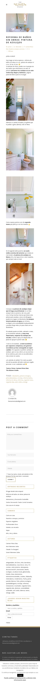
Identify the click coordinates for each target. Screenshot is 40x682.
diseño (27, 569)
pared (29, 579)
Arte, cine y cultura (11, 533)
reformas (20, 380)
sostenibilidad (25, 588)
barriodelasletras (11, 565)
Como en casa (10, 515)
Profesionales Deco (12, 524)
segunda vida (10, 382)
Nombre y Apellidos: (12, 605)
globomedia (26, 572)
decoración (20, 569)
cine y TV (27, 565)
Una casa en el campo (12, 505)
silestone (17, 588)
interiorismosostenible (12, 576)
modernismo (18, 579)
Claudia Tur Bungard (12, 549)
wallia (13, 593)
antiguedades (10, 562)
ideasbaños (15, 376)
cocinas (8, 567)
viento (27, 590)
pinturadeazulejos (11, 378)
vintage (25, 382)
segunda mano (28, 380)
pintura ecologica (25, 376)
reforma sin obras (11, 380)
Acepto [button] (20, 675)
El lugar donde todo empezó (14, 491)
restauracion (10, 586)
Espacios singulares (12, 521)
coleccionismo (15, 567)
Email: (8, 611)
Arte (22, 562)
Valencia (22, 590)
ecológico (9, 572)
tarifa (17, 590)
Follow (8, 623)
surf (14, 590)
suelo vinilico (18, 382)
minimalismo (10, 579)
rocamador (17, 586)
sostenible (9, 590)
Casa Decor (20, 565)
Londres (22, 576)
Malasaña (29, 576)
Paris (18, 581)
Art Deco (17, 562)
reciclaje (19, 378)
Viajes (8, 530)
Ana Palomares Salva (12, 546)
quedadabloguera (11, 583)
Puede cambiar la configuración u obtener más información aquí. (20, 679)
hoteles (8, 574)
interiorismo (18, 574)
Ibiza (12, 574)
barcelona (27, 562)
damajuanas (24, 567)
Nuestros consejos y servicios (17, 49)
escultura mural (17, 572)
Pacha (25, 579)
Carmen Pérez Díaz (12, 543)
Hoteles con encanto (12, 527)
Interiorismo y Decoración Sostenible (17, 499)
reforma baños (27, 378)
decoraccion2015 (11, 569)
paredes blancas (11, 581)
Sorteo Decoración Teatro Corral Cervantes (19, 502)
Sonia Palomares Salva (13, 552)
